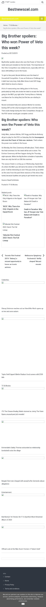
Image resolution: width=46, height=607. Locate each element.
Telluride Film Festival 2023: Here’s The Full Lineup (11, 238)
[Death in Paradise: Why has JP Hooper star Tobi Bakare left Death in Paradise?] (33, 200)
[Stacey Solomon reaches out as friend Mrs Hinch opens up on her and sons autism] (23, 294)
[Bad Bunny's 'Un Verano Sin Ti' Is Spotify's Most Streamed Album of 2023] (23, 505)
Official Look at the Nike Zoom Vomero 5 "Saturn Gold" (21, 549)
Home (5, 25)
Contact (7, 577)
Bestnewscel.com (23, 9)
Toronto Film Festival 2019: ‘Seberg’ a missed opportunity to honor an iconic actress (13, 261)
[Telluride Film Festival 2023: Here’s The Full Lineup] (12, 227)
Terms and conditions (12, 589)
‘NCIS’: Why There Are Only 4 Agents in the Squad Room (11, 209)
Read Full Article (13, 180)
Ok (23, 604)
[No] (43, 599)
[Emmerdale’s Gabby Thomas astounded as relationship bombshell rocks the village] (23, 433)
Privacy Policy (9, 585)
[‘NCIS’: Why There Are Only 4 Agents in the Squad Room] (12, 198)
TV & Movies (13, 25)
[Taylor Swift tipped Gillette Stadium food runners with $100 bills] (23, 345)
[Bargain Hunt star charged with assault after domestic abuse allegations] (23, 468)
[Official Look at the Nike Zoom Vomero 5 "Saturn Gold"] (23, 537)
